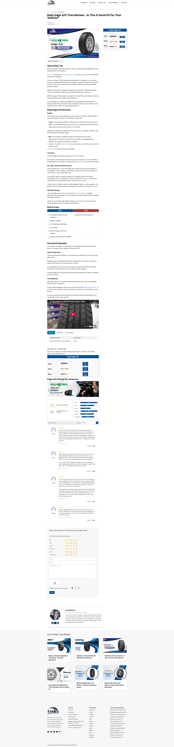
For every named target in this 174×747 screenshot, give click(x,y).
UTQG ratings (65, 144)
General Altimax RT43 (115, 726)
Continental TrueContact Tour (117, 714)
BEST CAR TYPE (102, 2)
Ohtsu (90, 732)
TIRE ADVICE (124, 2)
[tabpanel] (73, 339)
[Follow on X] (55, 623)
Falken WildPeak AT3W (116, 721)
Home (48, 12)
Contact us (71, 712)
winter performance (90, 287)
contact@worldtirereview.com (76, 725)
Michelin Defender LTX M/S (117, 732)
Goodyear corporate (69, 74)
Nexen (90, 728)
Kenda (90, 721)
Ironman (91, 716)
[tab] (51, 332)
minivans (81, 162)
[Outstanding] (76, 540)
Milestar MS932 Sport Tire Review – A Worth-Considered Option (86, 685)
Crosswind (92, 710)
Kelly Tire (50, 74)
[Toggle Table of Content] (60, 61)
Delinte (91, 712)
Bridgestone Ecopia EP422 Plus (118, 712)
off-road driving (80, 193)
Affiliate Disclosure (73, 719)
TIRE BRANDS (83, 2)
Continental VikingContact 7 (117, 716)
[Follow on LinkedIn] (58, 623)
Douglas (91, 714)
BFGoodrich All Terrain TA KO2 (118, 710)
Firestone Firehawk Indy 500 (117, 723)
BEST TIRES (92, 2)
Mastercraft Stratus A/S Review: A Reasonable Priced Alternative (114, 685)
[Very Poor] (66, 540)
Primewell (91, 735)
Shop (122, 37)
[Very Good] (73, 540)
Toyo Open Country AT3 (116, 737)
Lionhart (91, 726)
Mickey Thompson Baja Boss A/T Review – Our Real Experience (58, 658)
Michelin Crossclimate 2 (116, 735)
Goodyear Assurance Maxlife (117, 728)
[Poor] (69, 540)
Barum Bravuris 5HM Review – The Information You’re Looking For (59, 687)
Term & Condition (72, 714)
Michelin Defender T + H (116, 730)
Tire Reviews (54, 12)
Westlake (91, 737)
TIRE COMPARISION (113, 2)
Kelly (90, 719)
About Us (70, 710)
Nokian (91, 730)
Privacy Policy (72, 716)
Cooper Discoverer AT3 (116, 719)
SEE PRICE (85, 364)
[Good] (71, 540)
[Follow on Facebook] (52, 623)
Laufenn (91, 723)
